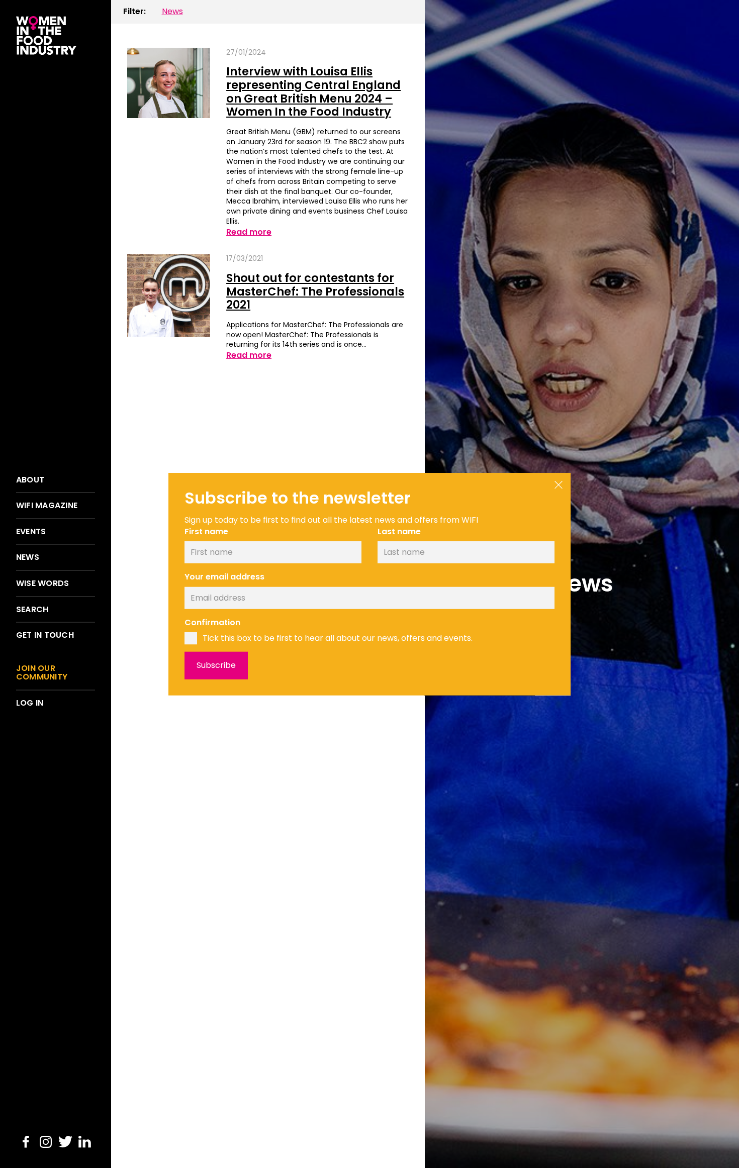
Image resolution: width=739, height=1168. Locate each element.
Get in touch (45, 635)
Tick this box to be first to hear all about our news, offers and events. (338, 637)
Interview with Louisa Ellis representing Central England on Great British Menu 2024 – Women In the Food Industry (313, 91)
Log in (29, 703)
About (30, 479)
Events (31, 531)
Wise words (42, 583)
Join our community (41, 673)
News (27, 557)
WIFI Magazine (46, 505)
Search (32, 609)
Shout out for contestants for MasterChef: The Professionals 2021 (315, 291)
